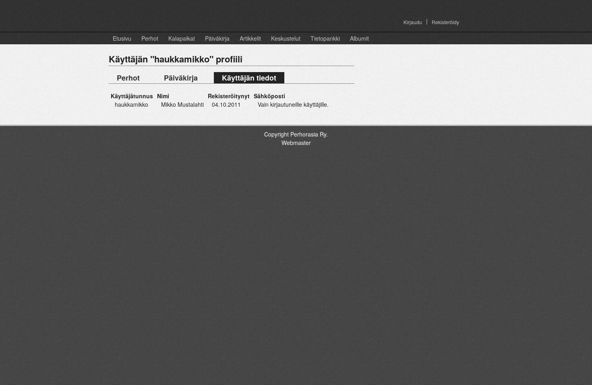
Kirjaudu (413, 22)
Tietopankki (325, 38)
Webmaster (296, 143)
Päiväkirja (217, 38)
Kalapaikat (181, 38)
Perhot (149, 38)
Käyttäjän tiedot (249, 77)
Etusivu (122, 38)
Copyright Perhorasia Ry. (296, 134)
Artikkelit (250, 38)
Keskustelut (285, 38)
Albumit (359, 38)
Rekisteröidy (445, 22)
